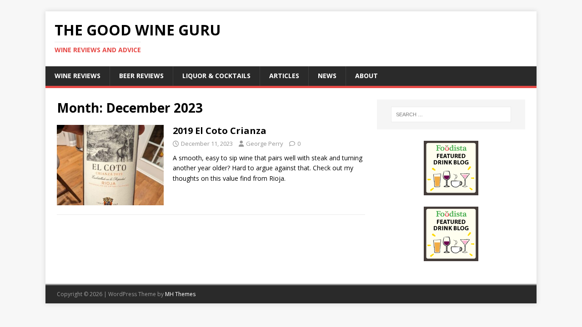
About (366, 75)
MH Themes (180, 294)
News (327, 75)
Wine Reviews (77, 75)
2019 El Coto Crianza (219, 130)
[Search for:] (451, 114)
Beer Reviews (141, 75)
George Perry (264, 143)
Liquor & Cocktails (216, 75)
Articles (284, 75)
